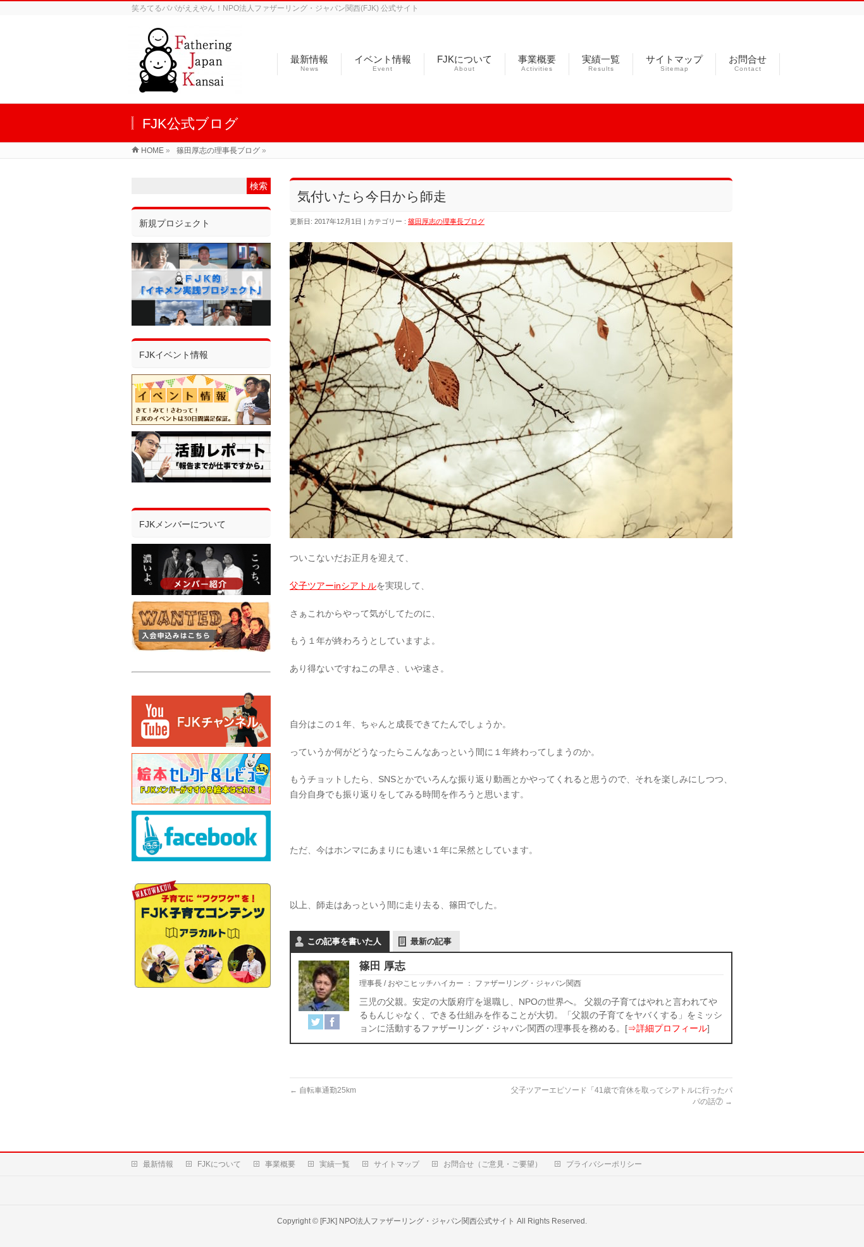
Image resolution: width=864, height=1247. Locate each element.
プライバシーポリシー (604, 1164)
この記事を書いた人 (344, 941)
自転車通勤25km (323, 1090)
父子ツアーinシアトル (333, 585)
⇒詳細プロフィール (667, 1028)
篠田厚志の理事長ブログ (446, 221)
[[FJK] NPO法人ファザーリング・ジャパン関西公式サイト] (185, 86)
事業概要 (280, 1164)
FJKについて (219, 1164)
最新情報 (158, 1164)
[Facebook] (332, 1021)
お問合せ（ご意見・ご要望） (492, 1164)
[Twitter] (315, 1021)
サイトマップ (396, 1164)
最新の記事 (431, 941)
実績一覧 (334, 1164)
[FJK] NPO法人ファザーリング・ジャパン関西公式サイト (417, 1221)
